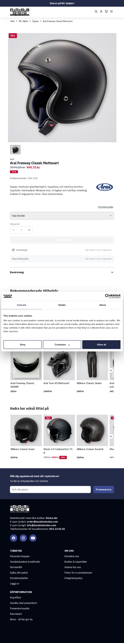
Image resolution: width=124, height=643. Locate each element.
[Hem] (19, 12)
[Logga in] (101, 11)
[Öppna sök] (96, 11)
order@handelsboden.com (42, 521)
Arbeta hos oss (72, 567)
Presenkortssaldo (19, 608)
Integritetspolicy (73, 578)
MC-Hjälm (23, 21)
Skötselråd (16, 567)
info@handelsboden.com (41, 525)
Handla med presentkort (23, 602)
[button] (13, 370)
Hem (12, 21)
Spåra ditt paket (19, 572)
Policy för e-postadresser (78, 572)
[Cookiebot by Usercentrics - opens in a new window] (107, 296)
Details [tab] (62, 305)
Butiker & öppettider (75, 561)
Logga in (14, 583)
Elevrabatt (16, 613)
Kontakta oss (71, 556)
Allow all (101, 344)
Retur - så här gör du (21, 619)
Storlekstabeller (19, 578)
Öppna (35, 21)
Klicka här (52, 518)
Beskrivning (17, 272)
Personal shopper (20, 556)
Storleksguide (105, 206)
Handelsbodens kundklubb (25, 561)
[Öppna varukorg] (106, 11)
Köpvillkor (15, 597)
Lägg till (64, 239)
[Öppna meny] (111, 11)
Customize (60, 344)
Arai (12, 159)
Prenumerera (103, 489)
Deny (22, 344)
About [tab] (102, 305)
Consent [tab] (21, 305)
